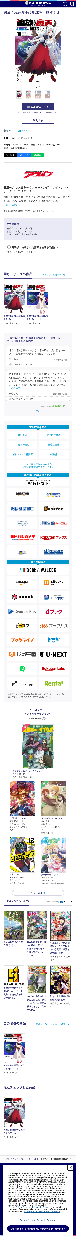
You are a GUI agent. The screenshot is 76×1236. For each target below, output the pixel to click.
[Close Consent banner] (70, 1167)
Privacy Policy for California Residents (38, 1220)
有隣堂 (53, 454)
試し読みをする (40, 106)
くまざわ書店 (22, 444)
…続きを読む (11, 204)
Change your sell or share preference (42, 1211)
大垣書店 (22, 434)
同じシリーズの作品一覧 (53, 275)
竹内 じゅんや (18, 130)
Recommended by (52, 902)
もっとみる (36, 892)
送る (39, 155)
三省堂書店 (53, 444)
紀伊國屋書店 (53, 434)
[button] (63, 96)
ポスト (12, 155)
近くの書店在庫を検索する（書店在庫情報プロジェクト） (38, 465)
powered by (46, 406)
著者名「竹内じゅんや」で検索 (50, 1024)
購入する (38, 120)
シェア (25, 155)
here (23, 1186)
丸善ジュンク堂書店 (22, 454)
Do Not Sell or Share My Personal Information (30, 1207)
